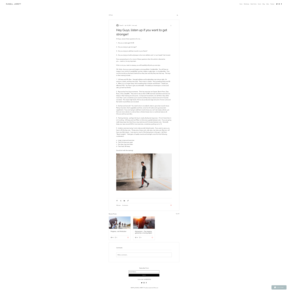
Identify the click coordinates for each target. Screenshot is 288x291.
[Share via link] (128, 200)
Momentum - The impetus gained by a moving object (143, 232)
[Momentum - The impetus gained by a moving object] (144, 223)
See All (177, 213)
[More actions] (171, 25)
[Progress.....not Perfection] (119, 223)
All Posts (111, 15)
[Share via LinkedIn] (124, 200)
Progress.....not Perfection (118, 231)
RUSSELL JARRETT (13, 4)
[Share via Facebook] (117, 200)
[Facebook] (281, 4)
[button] (177, 15)
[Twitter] (277, 4)
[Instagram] (279, 4)
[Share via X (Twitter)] (120, 200)
